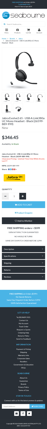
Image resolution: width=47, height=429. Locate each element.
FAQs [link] (23, 368)
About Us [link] (23, 378)
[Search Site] (3, 24)
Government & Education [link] (23, 365)
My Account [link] (23, 323)
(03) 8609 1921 (25, 4)
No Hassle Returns (23, 297)
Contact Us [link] (23, 320)
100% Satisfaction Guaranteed (23, 303)
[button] (23, 220)
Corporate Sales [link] (23, 358)
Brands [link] (23, 384)
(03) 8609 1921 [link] (24, 317)
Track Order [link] (23, 326)
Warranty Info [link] (23, 355)
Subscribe (38, 406)
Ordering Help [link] (23, 333)
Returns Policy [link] (23, 336)
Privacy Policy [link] (23, 387)
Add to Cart (24, 204)
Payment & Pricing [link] (23, 349)
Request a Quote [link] (23, 330)
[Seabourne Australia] (23, 15)
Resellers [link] (23, 361)
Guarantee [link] (23, 381)
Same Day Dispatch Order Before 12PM (23, 300)
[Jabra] (23, 177)
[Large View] (7, 97)
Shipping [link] (23, 352)
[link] (23, 413)
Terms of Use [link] (23, 390)
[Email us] (16, 413)
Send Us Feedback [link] (23, 339)
